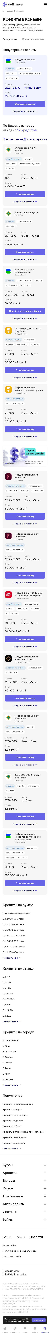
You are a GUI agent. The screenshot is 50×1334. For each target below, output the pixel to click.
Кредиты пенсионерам (15, 1115)
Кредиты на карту (12, 1109)
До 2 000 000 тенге (14, 918)
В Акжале (8, 1057)
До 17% (7, 982)
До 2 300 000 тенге (13, 924)
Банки (7, 1237)
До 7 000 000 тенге (14, 941)
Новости (36, 1237)
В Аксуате (8, 1079)
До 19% (7, 987)
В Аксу (6, 1073)
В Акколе (7, 1062)
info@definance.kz (14, 1274)
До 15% (7, 976)
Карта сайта (9, 1245)
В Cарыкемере (10, 1040)
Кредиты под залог (13, 1120)
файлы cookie (23, 1319)
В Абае (6, 1045)
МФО (21, 1237)
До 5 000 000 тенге (14, 929)
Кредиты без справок (14, 1137)
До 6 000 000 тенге (14, 935)
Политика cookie (12, 1256)
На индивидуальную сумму (17, 913)
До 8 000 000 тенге (14, 946)
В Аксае (7, 1068)
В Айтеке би (9, 1051)
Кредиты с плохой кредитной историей (24, 1131)
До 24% (7, 1004)
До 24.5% (8, 1010)
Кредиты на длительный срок (18, 1103)
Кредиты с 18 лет (12, 1126)
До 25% (7, 1015)
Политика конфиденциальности (19, 1250)
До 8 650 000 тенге (13, 952)
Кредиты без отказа (14, 1142)
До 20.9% (8, 993)
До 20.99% (9, 999)
